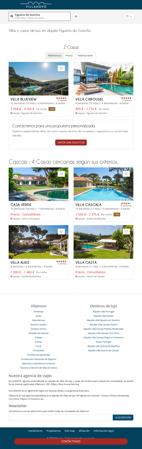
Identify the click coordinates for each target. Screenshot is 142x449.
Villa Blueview (24, 99)
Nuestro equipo (38, 324)
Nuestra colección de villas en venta (38, 367)
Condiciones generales (38, 354)
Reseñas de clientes (38, 333)
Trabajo (38, 337)
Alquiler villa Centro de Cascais (103, 350)
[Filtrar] (76, 16)
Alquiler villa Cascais (103, 315)
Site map (70, 430)
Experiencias (38, 320)
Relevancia (54, 55)
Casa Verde (21, 205)
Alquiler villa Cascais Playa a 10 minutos (103, 337)
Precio (69, 55)
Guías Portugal (103, 341)
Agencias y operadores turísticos (38, 363)
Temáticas (38, 311)
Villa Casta (86, 262)
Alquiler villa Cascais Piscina (103, 324)
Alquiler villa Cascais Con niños (103, 333)
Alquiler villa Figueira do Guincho (103, 320)
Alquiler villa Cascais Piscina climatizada (103, 328)
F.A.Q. (38, 346)
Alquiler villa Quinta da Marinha (103, 346)
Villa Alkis (20, 262)
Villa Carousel (90, 99)
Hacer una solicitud (71, 142)
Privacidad (38, 350)
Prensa (38, 341)
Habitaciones (86, 55)
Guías (38, 315)
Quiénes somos (39, 328)
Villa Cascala (88, 205)
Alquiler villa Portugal (103, 311)
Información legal (104, 430)
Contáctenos (71, 441)
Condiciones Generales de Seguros (38, 359)
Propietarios (54, 430)
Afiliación (84, 430)
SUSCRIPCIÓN (123, 417)
